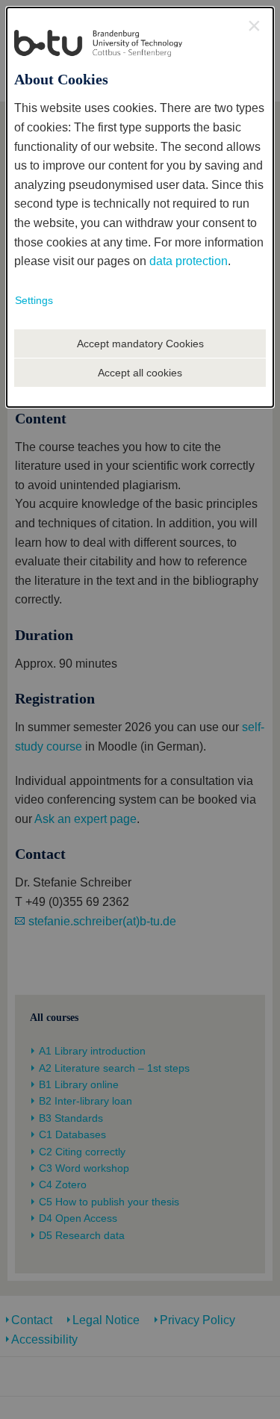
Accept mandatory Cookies (140, 344)
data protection (188, 261)
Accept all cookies (140, 373)
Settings (34, 300)
